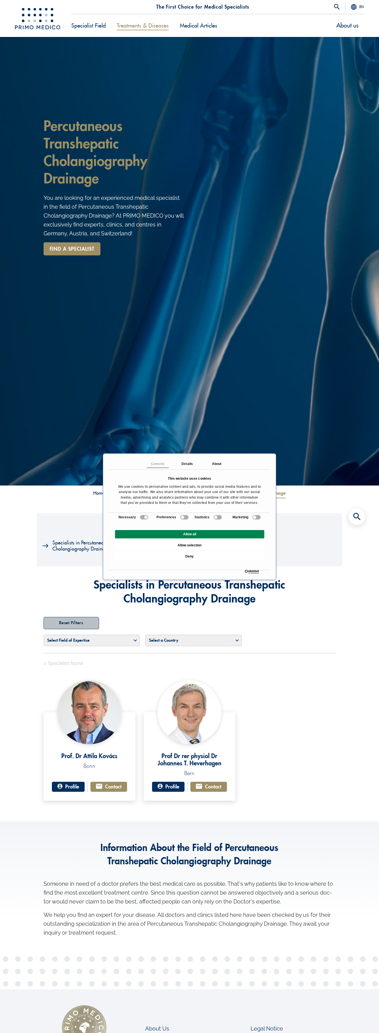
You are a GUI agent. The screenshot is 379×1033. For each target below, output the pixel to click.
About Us (157, 1028)
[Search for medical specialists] (356, 516)
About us (347, 26)
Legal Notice (267, 1028)
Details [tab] (187, 464)
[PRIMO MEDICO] (37, 18)
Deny (189, 556)
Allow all (189, 534)
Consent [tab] (158, 464)
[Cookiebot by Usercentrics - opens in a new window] (246, 572)
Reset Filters (71, 623)
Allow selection (189, 545)
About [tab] (217, 464)
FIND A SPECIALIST (72, 249)
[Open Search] (337, 7)
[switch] (184, 517)
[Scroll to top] (356, 1019)
